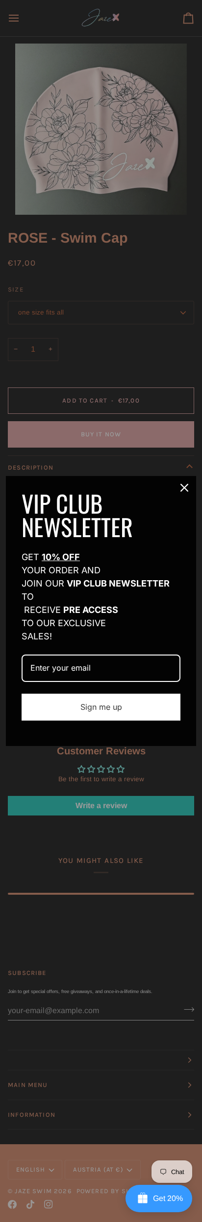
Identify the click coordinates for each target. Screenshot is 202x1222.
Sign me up (101, 707)
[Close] (184, 487)
